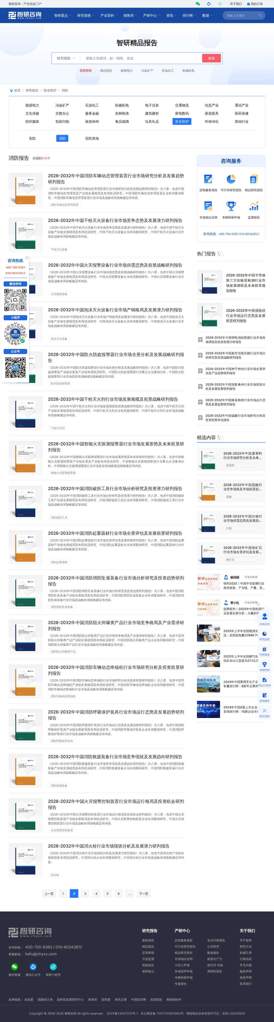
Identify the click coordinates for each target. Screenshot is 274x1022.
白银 (229, 528)
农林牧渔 (122, 113)
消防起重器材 (59, 562)
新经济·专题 (215, 965)
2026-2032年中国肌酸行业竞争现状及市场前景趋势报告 (242, 489)
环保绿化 (212, 121)
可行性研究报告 (185, 946)
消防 (65, 90)
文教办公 (62, 113)
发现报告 (156, 999)
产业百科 (107, 15)
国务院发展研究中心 (70, 999)
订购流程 (246, 959)
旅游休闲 (92, 121)
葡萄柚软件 (174, 999)
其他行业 (242, 121)
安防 (32, 138)
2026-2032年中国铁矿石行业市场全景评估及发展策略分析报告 (242, 552)
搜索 (211, 58)
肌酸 (229, 496)
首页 (17, 90)
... (129, 893)
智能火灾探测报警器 (63, 472)
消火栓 (55, 875)
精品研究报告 (184, 952)
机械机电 (188, 70)
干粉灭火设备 (59, 249)
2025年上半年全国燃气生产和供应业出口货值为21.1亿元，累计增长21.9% (244, 660)
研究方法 (246, 946)
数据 (205, 15)
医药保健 (242, 113)
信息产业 (212, 105)
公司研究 (213, 946)
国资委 (105, 999)
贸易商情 (86, 70)
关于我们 (236, 4)
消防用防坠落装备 (62, 606)
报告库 (129, 15)
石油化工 (168, 70)
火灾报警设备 (59, 294)
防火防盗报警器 (60, 383)
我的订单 (257, 4)
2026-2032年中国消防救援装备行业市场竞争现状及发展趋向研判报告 (115, 756)
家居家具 (212, 113)
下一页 (143, 893)
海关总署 (121, 999)
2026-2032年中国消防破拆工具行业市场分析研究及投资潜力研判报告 (115, 488)
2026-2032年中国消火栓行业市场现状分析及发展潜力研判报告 (109, 846)
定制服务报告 (184, 940)
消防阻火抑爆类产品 (63, 651)
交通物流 (182, 105)
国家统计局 (45, 999)
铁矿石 (230, 559)
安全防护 (50, 90)
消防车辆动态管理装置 (65, 204)
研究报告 (84, 15)
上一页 (49, 893)
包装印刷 (62, 121)
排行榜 (188, 15)
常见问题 (246, 965)
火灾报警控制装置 (62, 830)
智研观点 (61, 15)
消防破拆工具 (59, 517)
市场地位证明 (184, 959)
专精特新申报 (184, 977)
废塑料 (230, 465)
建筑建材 (152, 113)
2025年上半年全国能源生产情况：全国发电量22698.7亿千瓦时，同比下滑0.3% (243, 635)
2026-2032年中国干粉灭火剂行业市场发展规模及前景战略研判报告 (113, 399)
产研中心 (150, 15)
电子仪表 (152, 105)
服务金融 (92, 113)
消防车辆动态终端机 (63, 696)
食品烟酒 (122, 121)
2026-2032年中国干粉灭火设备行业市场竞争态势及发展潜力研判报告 (115, 220)
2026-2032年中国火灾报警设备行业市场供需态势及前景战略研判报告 (115, 265)
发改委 (28, 999)
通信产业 (242, 105)
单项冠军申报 (184, 971)
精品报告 (106, 70)
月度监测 (148, 959)
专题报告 (181, 983)
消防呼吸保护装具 (62, 741)
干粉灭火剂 (58, 428)
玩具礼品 (152, 121)
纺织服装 (32, 121)
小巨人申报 (182, 965)
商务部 (92, 999)
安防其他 (92, 138)
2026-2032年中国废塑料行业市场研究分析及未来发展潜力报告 (242, 457)
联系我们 (246, 983)
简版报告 (148, 965)
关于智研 (246, 940)
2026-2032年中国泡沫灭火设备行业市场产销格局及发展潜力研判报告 (115, 309)
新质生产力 (214, 959)
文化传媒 (32, 113)
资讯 (169, 15)
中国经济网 (138, 999)
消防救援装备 (59, 785)
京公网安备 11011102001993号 (162, 1013)
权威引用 (246, 952)
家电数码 (182, 113)
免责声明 (246, 977)
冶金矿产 (147, 70)
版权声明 (246, 971)
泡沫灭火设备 (59, 338)
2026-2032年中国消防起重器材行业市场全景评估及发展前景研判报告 (115, 533)
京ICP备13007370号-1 (122, 1013)
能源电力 (127, 70)
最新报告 (148, 940)
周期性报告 (214, 971)
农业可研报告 (216, 940)
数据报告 (213, 952)
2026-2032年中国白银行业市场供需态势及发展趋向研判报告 (242, 520)
